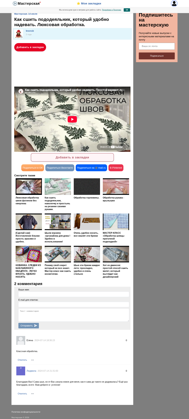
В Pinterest (116, 167)
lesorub (30, 31)
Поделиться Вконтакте (60, 167)
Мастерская (29, 3)
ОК (127, 10)
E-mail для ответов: (28, 300)
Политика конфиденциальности (25, 412)
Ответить (22, 360)
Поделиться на (91, 167)
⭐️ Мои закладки (89, 3)
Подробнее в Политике (111, 10)
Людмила (31, 371)
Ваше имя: (23, 289)
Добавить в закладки (30, 47)
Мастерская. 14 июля (25, 14)
